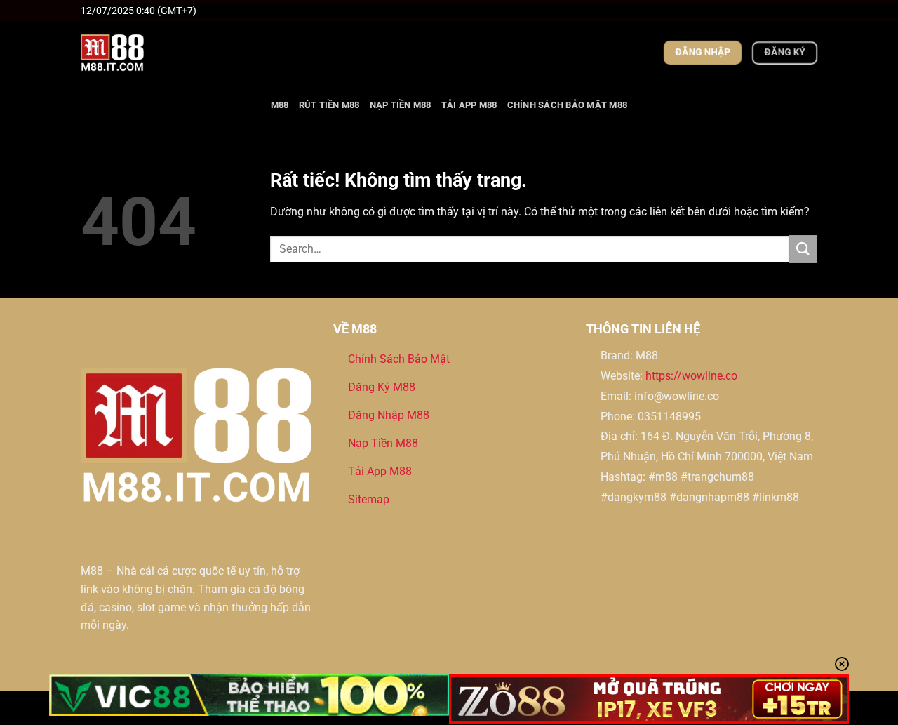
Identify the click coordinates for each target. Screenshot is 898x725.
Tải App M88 (469, 105)
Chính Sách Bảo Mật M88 (567, 105)
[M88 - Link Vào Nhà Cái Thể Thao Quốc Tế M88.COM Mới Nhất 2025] (151, 52)
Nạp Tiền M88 (400, 105)
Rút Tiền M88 (329, 105)
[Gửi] (803, 248)
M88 (280, 105)
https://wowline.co (691, 376)
